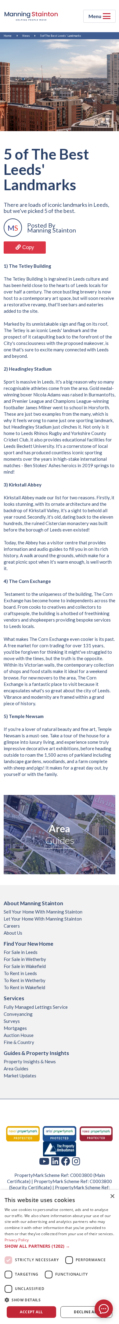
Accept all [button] (31, 1312)
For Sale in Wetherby (25, 959)
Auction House (19, 1035)
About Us (13, 933)
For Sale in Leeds (21, 952)
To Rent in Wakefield (24, 987)
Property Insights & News (30, 1061)
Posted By (41, 225)
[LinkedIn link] (55, 1161)
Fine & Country (19, 1042)
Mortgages (15, 1028)
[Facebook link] (65, 1161)
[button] (59, 1246)
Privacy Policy (17, 1240)
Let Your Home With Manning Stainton (43, 918)
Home (8, 35)
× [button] (112, 1196)
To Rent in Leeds (20, 973)
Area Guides (16, 1068)
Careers (12, 926)
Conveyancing (18, 1014)
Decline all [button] (86, 1312)
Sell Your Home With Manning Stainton (43, 911)
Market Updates (20, 1075)
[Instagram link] (76, 1161)
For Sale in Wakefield (25, 966)
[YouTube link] (44, 1161)
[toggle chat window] (104, 1308)
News (26, 35)
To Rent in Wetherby (24, 980)
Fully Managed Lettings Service (36, 1007)
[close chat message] (108, 1249)
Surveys (12, 1021)
